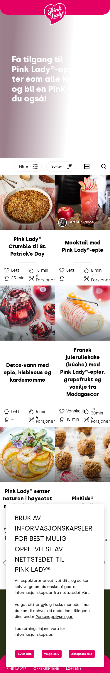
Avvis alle (25, 654)
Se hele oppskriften (27, 230)
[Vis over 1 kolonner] (87, 166)
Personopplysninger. (54, 616)
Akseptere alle (81, 654)
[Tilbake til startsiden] (55, 14)
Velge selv (51, 654)
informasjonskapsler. (34, 634)
